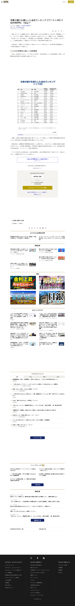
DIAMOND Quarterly (34, 585)
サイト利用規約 (8, 572)
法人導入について (9, 587)
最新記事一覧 (37, 520)
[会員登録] (71, 2)
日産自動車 (14, 223)
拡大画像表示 (20, 134)
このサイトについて (9, 565)
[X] (31, 558)
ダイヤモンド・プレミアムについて (13, 567)
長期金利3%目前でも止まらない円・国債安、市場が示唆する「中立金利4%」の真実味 (23, 237)
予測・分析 (12, 27)
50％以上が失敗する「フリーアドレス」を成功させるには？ (23, 469)
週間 (44, 377)
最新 (17, 377)
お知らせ (60, 572)
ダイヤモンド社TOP (62, 565)
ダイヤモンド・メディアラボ (36, 595)
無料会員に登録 (37, 176)
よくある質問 (8, 580)
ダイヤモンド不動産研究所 (36, 582)
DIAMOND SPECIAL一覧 (16, 529)
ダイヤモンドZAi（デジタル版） (37, 572)
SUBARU (21, 223)
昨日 (31, 377)
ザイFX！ (32, 580)
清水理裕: (25, 25)
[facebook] (37, 558)
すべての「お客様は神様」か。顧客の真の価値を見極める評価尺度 (23, 479)
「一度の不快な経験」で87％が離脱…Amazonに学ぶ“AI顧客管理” (23, 474)
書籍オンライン (33, 575)
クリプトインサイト (34, 590)
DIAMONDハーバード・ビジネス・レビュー (40, 570)
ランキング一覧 (37, 438)
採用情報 (60, 570)
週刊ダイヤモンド (34, 567)
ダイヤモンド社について (64, 562)
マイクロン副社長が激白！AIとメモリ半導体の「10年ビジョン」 (52, 469)
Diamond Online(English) (35, 565)
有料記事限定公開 (20, 27)
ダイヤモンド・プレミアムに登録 (38, 188)
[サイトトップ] (6, 2)
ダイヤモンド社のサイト (36, 562)
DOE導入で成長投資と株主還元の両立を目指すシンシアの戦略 (52, 474)
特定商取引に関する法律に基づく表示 (13, 575)
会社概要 (60, 567)
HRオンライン (33, 587)
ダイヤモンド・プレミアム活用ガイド (13, 570)
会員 (58, 377)
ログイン (64, 1)
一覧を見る (37, 484)
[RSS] (44, 558)
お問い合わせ (8, 585)
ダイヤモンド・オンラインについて (13, 562)
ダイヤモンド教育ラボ (35, 592)
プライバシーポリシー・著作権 (12, 577)
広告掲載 (7, 582)
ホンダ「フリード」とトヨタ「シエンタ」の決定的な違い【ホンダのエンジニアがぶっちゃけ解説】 (52, 238)
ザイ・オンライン (34, 577)
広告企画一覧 (42, 529)
